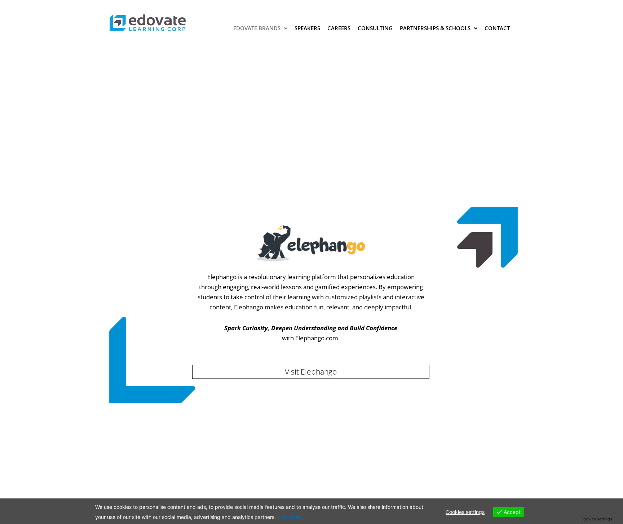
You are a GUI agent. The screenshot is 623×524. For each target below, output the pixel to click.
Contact (497, 28)
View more (289, 517)
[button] (260, 28)
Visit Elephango (311, 372)
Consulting (375, 28)
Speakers (307, 28)
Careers (338, 28)
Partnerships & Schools (435, 28)
